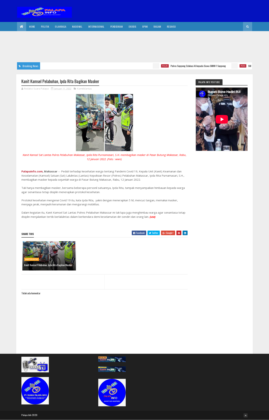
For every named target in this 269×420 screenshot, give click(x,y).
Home (32, 26)
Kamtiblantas (84, 88)
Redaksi (171, 26)
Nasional (77, 26)
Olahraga (60, 26)
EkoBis (132, 26)
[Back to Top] (246, 415)
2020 (34, 415)
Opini (145, 26)
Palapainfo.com (32, 171)
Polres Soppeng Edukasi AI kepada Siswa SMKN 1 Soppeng (191, 66)
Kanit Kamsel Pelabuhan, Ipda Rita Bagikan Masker (48, 265)
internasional (96, 26)
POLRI (157, 66)
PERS (235, 66)
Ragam (157, 26)
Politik (45, 26)
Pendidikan (116, 26)
